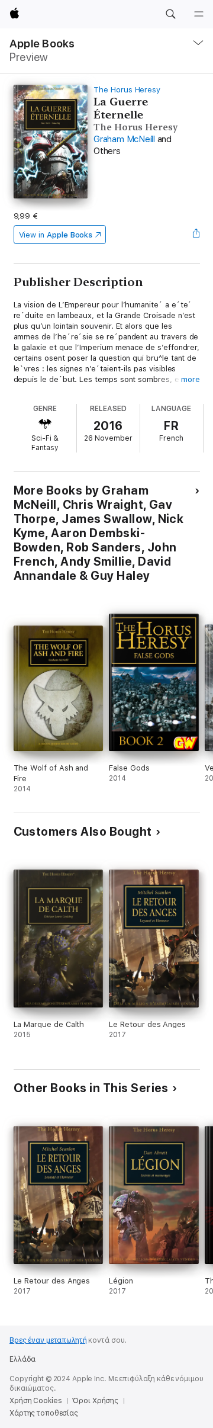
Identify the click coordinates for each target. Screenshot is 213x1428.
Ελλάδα (22, 1359)
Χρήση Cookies (35, 1401)
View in (56, 234)
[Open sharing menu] (196, 234)
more (190, 379)
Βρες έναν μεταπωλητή (48, 1340)
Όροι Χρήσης (95, 1401)
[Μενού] (199, 14)
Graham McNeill (124, 139)
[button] (170, 14)
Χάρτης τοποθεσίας (43, 1413)
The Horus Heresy (126, 89)
